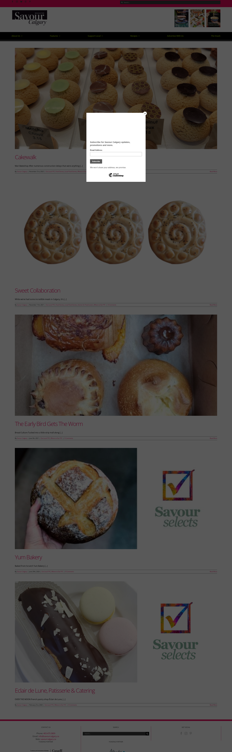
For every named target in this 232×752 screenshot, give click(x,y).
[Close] (145, 113)
